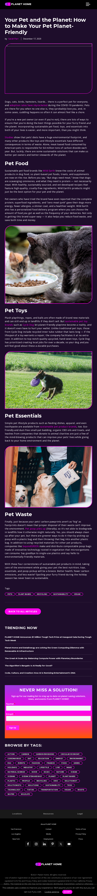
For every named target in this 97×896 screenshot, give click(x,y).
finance (51, 763)
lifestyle (44, 767)
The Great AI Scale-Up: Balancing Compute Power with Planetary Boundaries (44, 658)
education (43, 758)
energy (59, 758)
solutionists (14, 785)
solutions (33, 785)
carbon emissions (45, 754)
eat (29, 758)
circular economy (70, 754)
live (58, 767)
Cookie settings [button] (52, 892)
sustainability (60, 594)
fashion (36, 763)
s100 (56, 781)
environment (76, 758)
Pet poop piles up (35, 528)
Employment (48, 839)
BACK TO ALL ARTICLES (23, 611)
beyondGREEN (31, 546)
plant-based (24, 594)
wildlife (25, 794)
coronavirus (14, 758)
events (21, 763)
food (64, 763)
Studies (9, 137)
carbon (25, 754)
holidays (12, 767)
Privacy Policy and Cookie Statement (41, 881)
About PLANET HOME (48, 824)
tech (69, 785)
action (11, 754)
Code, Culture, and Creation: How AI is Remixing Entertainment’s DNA (40, 673)
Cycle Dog (28, 324)
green (77, 763)
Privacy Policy (81, 834)
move (34, 772)
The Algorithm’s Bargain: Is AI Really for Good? (28, 665)
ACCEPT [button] (67, 892)
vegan (77, 594)
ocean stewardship (32, 776)
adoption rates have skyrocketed (28, 105)
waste (81, 790)
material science (16, 772)
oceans (11, 776)
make (69, 767)
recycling (42, 594)
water (11, 794)
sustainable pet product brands (58, 426)
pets (10, 594)
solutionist (71, 781)
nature (60, 772)
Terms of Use (81, 829)
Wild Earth (49, 170)
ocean (74, 772)
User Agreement (84, 877)
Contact (48, 829)
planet (52, 776)
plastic (11, 781)
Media (48, 834)
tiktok (30, 790)
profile (26, 781)
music (47, 772)
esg (9, 763)
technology (14, 790)
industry (28, 767)
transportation (49, 790)
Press (81, 839)
